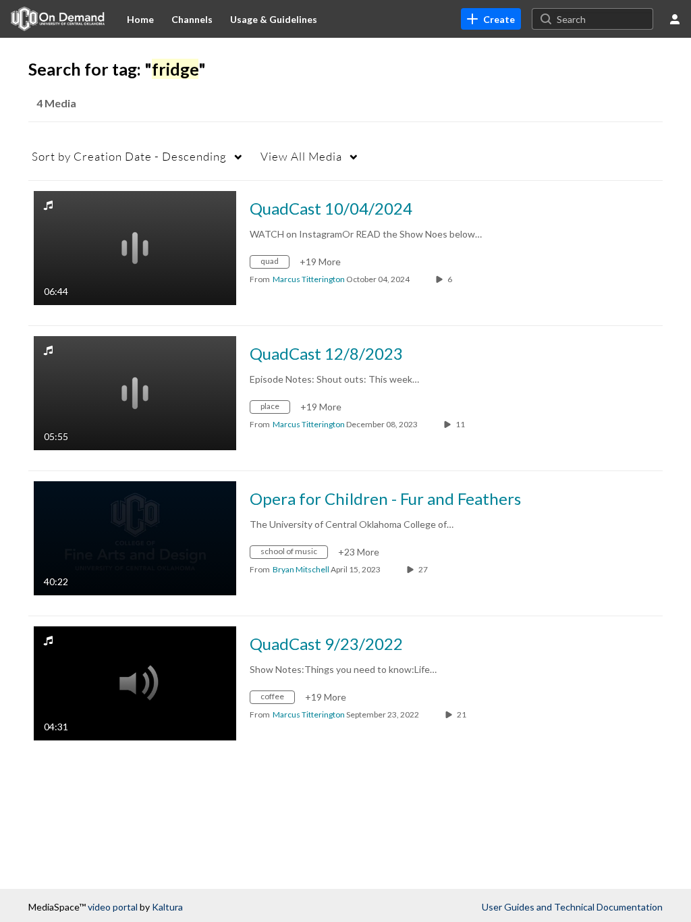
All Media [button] (301, 156)
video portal (113, 907)
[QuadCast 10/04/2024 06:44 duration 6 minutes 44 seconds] (135, 246)
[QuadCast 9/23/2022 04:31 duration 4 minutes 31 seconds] (135, 682)
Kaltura (167, 907)
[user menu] (675, 19)
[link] (491, 19)
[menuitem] (140, 19)
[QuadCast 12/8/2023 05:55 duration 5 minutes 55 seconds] (135, 392)
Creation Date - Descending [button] (129, 156)
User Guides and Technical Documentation (572, 907)
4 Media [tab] (56, 103)
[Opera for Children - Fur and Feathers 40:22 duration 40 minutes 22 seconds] (135, 537)
